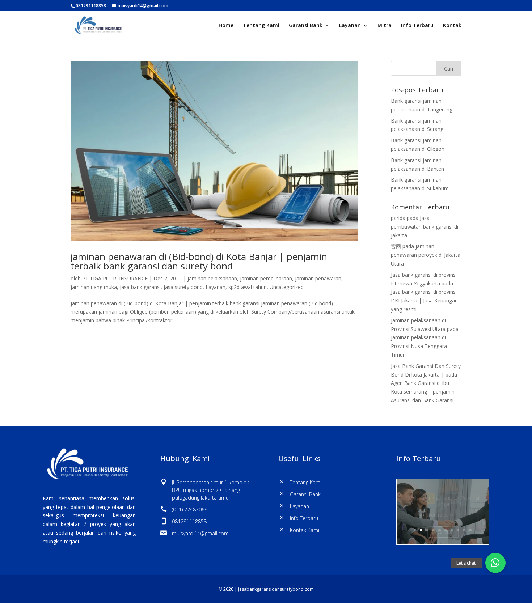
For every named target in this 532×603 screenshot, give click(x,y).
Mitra (384, 26)
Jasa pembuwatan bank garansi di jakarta (424, 227)
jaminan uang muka (94, 287)
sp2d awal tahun (247, 287)
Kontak (452, 26)
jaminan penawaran (318, 278)
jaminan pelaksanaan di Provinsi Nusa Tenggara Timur (419, 346)
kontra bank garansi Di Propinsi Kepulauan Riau (442, 504)
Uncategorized (287, 287)
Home (226, 26)
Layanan (350, 26)
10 (470, 530)
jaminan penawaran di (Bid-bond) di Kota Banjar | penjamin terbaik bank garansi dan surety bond (199, 261)
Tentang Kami (261, 26)
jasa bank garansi (140, 287)
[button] (495, 563)
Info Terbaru (417, 26)
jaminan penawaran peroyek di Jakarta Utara (425, 255)
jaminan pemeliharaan (266, 278)
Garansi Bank (305, 26)
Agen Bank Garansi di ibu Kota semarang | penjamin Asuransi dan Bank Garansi (423, 391)
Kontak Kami (304, 530)
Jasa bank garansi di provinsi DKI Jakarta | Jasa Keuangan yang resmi (424, 300)
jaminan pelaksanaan (212, 278)
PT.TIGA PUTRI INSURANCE (115, 278)
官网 (396, 246)
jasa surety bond (183, 287)
